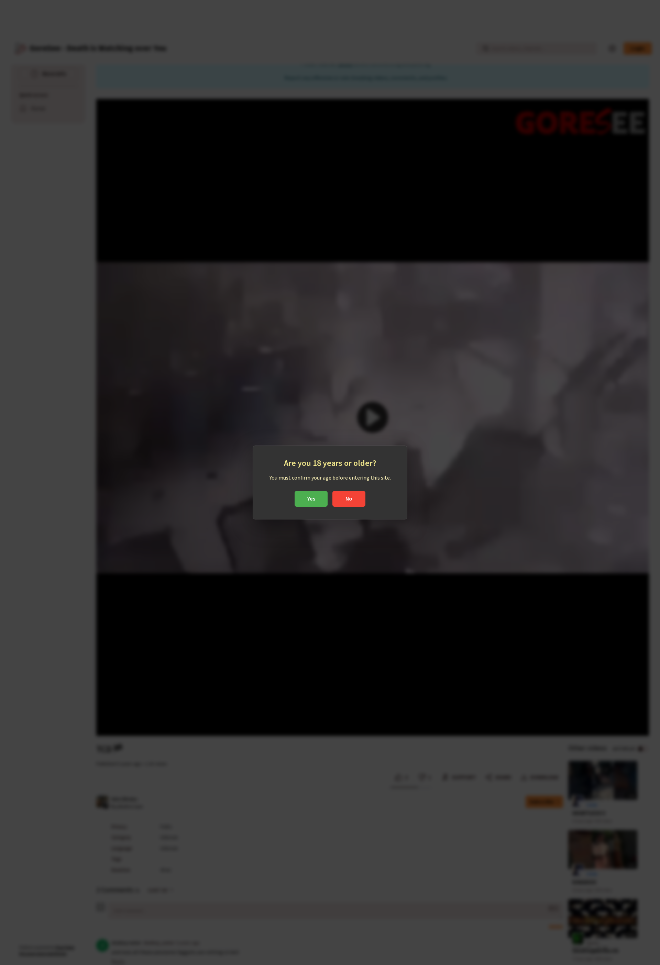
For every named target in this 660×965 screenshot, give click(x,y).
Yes (311, 499)
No (348, 499)
